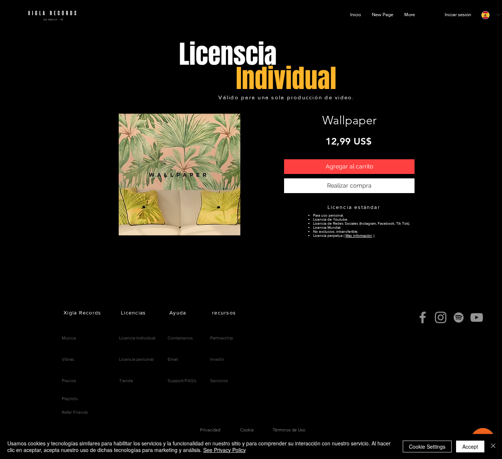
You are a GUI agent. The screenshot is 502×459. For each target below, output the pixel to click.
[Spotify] (458, 317)
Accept (470, 446)
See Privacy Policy (224, 449)
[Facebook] (422, 317)
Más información (358, 236)
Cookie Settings (427, 446)
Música (69, 338)
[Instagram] (440, 317)
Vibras (68, 359)
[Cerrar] (493, 446)
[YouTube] (476, 317)
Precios (69, 380)
